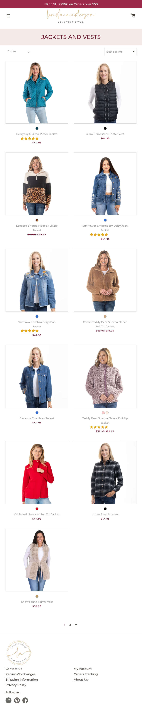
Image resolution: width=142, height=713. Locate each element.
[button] (30, 138)
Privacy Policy (16, 685)
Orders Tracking (86, 674)
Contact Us (14, 669)
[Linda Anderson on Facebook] (25, 702)
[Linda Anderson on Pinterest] (17, 702)
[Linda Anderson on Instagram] (8, 702)
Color (12, 51)
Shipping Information (22, 679)
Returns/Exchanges (21, 674)
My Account (83, 669)
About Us (81, 679)
